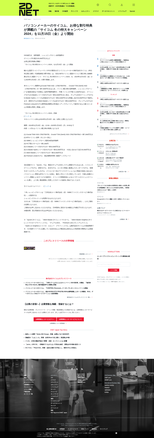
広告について (85, 429)
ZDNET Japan (27, 19)
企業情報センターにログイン (45, 319)
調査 (52, 410)
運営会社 (94, 429)
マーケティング (55, 401)
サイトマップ (103, 429)
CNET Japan (114, 281)
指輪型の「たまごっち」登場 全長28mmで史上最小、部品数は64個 (47, 337)
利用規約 (62, 429)
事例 (25, 377)
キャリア (53, 405)
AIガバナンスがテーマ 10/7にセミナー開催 (61, 3)
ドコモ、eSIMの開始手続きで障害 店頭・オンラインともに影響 (46, 341)
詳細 (66, 436)
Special (132, 11)
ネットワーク (54, 394)
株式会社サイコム (29, 38)
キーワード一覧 (28, 394)
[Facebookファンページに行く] (72, 369)
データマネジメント (108, 11)
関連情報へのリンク (85, 254)
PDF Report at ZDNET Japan (59, 412)
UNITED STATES (109, 385)
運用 (52, 398)
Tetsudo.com (81, 382)
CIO (52, 377)
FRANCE (107, 387)
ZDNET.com (108, 380)
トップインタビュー (29, 380)
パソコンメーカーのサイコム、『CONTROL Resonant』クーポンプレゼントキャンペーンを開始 (56, 288)
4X (78, 375)
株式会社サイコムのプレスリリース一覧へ (79, 297)
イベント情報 (27, 389)
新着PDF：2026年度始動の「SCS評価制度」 (62, 6)
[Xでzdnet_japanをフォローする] (77, 369)
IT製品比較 (27, 391)
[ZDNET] (33, 8)
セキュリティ (85, 11)
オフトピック (54, 408)
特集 (50, 11)
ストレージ (54, 391)
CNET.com (108, 377)
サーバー (53, 389)
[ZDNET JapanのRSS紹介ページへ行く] (82, 369)
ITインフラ (74, 11)
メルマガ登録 (113, 270)
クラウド (96, 11)
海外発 (57, 11)
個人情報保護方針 (52, 429)
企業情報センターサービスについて (70, 319)
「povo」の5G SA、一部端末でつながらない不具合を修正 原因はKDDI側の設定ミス (53, 344)
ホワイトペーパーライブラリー (118, 134)
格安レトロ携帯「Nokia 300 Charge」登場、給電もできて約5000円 (47, 334)
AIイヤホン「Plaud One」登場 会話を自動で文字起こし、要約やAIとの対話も (51, 348)
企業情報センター (29, 384)
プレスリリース (37, 19)
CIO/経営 (65, 11)
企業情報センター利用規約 (57, 323)
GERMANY (108, 390)
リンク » (27, 116)
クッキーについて (73, 429)
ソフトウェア (122, 11)
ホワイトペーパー (29, 382)
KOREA (107, 392)
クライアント (54, 382)
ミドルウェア (54, 396)
